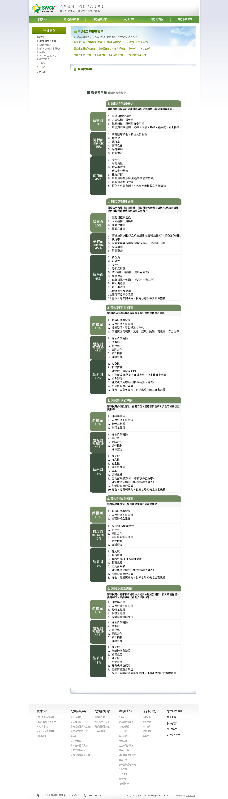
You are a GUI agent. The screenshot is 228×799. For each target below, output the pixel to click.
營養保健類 (99, 55)
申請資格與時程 (44, 45)
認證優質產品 (71, 19)
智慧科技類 (143, 42)
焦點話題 (147, 722)
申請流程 (41, 52)
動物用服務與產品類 (136, 55)
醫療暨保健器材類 (107, 48)
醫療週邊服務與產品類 (84, 48)
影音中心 (147, 736)
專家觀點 (123, 736)
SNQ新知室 (128, 19)
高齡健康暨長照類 (82, 55)
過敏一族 (123, 760)
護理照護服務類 (95, 42)
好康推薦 (147, 731)
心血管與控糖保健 (127, 764)
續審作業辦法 (43, 59)
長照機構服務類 (113, 42)
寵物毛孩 (123, 779)
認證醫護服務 (99, 19)
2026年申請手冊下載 (46, 56)
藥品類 (122, 48)
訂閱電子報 (173, 735)
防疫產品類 (145, 48)
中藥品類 (133, 48)
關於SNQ (43, 19)
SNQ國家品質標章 (45, 717)
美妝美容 (123, 769)
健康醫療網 (124, 783)
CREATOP (190, 795)
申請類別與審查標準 (46, 41)
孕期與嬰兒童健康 (127, 755)
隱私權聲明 (42, 736)
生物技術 (123, 731)
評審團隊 (41, 63)
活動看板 (147, 717)
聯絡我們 (172, 723)
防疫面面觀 (124, 750)
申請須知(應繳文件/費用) (48, 48)
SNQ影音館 (42, 726)
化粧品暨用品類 (115, 55)
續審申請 (41, 72)
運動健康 (123, 774)
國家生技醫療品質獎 (46, 722)
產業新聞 (123, 717)
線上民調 (147, 726)
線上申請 (41, 67)
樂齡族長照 (124, 726)
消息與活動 (156, 19)
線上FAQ (172, 717)
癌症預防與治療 (126, 745)
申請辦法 (40, 37)
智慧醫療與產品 (126, 722)
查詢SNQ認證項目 (45, 731)
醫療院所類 (79, 42)
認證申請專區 (184, 19)
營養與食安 (124, 741)
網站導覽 (172, 729)
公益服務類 (129, 42)
